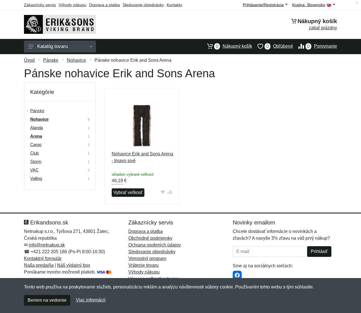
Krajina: (308, 5)
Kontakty (174, 5)
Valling (36, 178)
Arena (36, 136)
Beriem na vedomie (47, 300)
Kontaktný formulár (42, 258)
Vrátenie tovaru (143, 265)
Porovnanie (322, 46)
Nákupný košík (234, 46)
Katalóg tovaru (52, 46)
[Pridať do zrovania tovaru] (169, 191)
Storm (35, 161)
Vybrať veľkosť (128, 192)
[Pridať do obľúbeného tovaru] (162, 191)
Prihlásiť (319, 251)
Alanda (36, 127)
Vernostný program (147, 258)
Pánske (50, 60)
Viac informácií (90, 299)
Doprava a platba (104, 5)
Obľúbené (279, 46)
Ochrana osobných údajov (154, 245)
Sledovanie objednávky (143, 5)
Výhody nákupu (72, 5)
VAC (34, 169)
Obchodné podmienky (150, 238)
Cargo (35, 144)
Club (34, 153)
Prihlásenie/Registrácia (263, 5)
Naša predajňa (39, 265)
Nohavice (76, 60)
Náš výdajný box (73, 265)
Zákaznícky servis (40, 5)
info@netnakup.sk (47, 245)
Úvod (29, 60)
